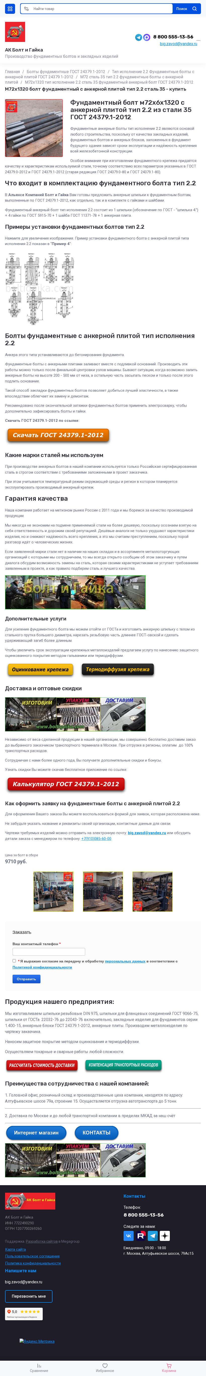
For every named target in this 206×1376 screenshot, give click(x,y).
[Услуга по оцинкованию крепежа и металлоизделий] (40, 677)
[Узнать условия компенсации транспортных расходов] (123, 1072)
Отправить (26, 979)
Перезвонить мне (29, 1296)
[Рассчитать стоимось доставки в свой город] (42, 1072)
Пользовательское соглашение (32, 1256)
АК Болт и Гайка (24, 50)
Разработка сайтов (42, 1241)
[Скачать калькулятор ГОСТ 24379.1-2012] (66, 793)
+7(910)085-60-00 (96, 838)
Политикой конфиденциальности (42, 967)
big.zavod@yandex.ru (178, 43)
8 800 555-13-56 (173, 37)
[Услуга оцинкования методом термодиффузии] (118, 677)
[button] (10, 9)
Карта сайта (15, 1249)
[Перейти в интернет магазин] (36, 1140)
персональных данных (125, 961)
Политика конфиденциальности (33, 1263)
